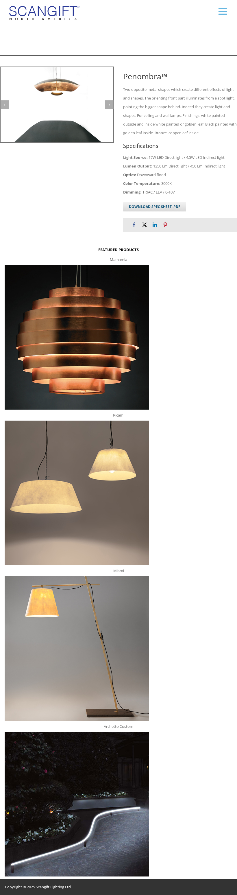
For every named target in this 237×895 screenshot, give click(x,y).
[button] (4, 104)
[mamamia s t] (77, 266)
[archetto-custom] (77, 733)
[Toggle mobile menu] (223, 11)
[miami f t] (77, 578)
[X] (144, 225)
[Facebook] (134, 225)
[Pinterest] (165, 225)
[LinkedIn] (155, 225)
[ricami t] (77, 422)
